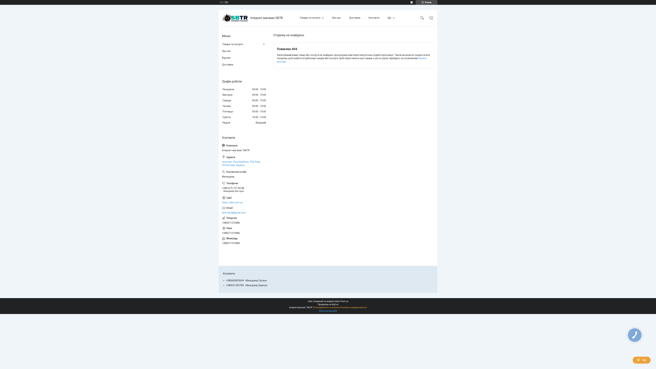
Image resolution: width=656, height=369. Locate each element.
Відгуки (226, 57)
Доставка (354, 17)
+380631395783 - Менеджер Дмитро (247, 285)
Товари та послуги (310, 17)
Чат (644, 360)
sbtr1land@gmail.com (234, 212)
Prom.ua (344, 301)
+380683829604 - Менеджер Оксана (246, 280)
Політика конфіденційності (354, 307)
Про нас (336, 17)
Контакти (374, 17)
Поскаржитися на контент (326, 307)
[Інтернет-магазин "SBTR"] (235, 18)
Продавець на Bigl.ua (328, 304)
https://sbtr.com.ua (232, 202)
